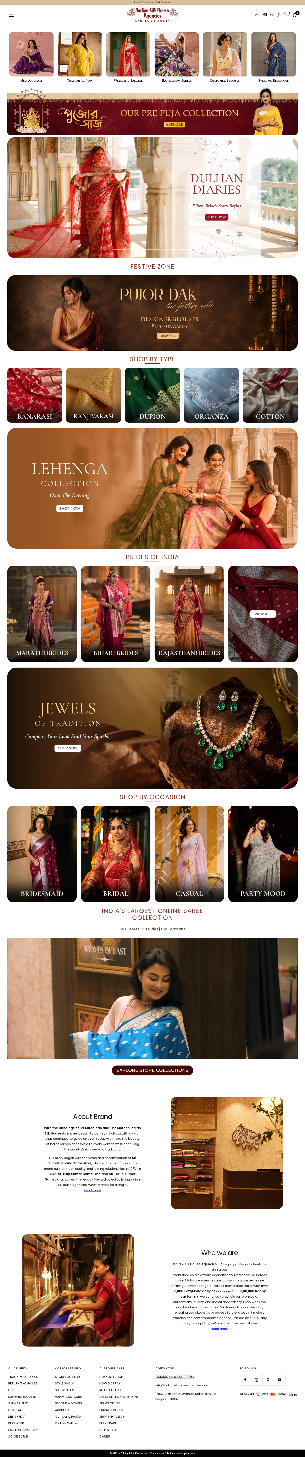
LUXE (11, 1390)
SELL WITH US (64, 1390)
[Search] (272, 15)
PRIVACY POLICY (111, 1410)
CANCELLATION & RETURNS (119, 1396)
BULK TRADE (108, 1423)
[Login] (279, 15)
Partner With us (67, 1423)
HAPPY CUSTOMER (68, 1396)
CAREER (105, 1436)
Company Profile (68, 1416)
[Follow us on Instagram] (256, 1379)
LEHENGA (14, 1410)
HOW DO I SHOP (111, 1377)
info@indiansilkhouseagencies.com (182, 1385)
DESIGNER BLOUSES (22, 1396)
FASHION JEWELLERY (22, 1430)
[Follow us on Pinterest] (268, 1379)
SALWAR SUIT (18, 1403)
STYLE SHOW (64, 1383)
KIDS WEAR (16, 1423)
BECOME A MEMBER (69, 1403)
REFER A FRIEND (110, 1390)
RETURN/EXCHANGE (22, 1383)
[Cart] (294, 15)
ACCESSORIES (18, 1436)
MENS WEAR (17, 1416)
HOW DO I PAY (110, 1383)
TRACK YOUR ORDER (23, 1377)
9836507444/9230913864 (174, 1377)
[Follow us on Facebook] (245, 1379)
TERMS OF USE (109, 1403)
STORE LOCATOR (67, 1377)
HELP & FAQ (107, 1430)
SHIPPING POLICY (111, 1416)
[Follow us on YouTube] (279, 1379)
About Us (62, 1410)
